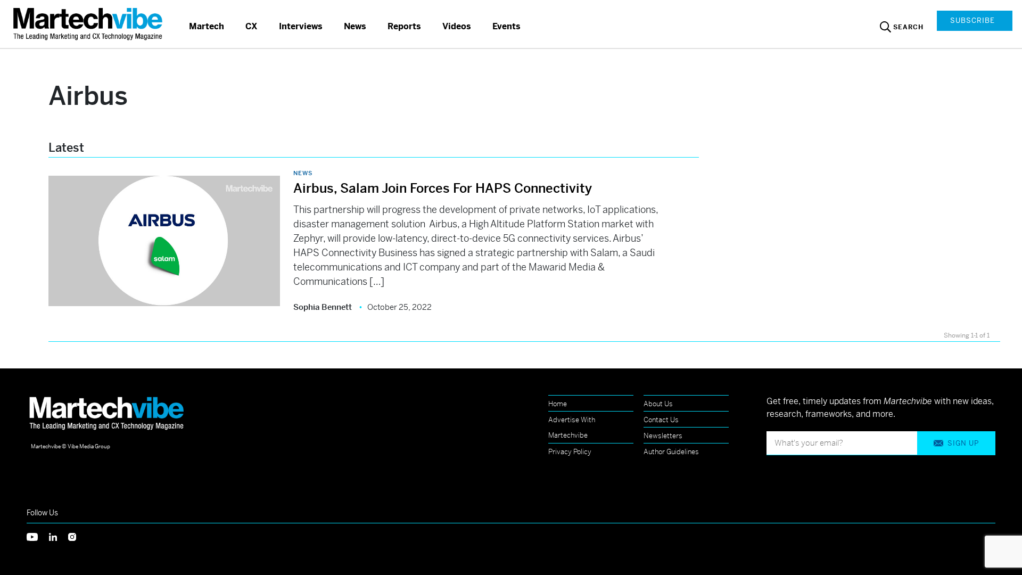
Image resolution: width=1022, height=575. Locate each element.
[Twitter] (38, 536)
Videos (456, 26)
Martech (206, 26)
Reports (404, 26)
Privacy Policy (569, 451)
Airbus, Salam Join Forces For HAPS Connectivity (442, 188)
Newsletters (663, 435)
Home (557, 403)
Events (506, 26)
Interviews (301, 26)
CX (251, 26)
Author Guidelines (671, 451)
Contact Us (661, 419)
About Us (658, 403)
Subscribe (972, 20)
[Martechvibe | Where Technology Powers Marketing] (89, 23)
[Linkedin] (58, 536)
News (355, 26)
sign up (963, 443)
